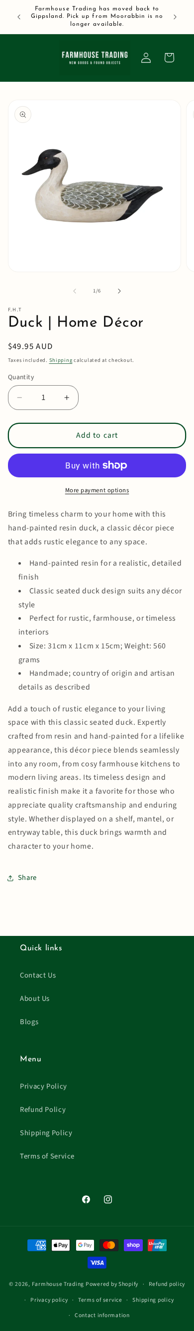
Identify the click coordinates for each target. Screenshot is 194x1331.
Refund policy (167, 1284)
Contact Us (38, 975)
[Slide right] (119, 291)
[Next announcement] (175, 17)
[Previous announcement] (19, 17)
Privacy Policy (43, 1086)
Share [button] (27, 877)
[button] (169, 57)
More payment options (97, 490)
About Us (35, 998)
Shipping (61, 360)
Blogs (29, 1022)
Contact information (102, 1315)
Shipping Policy (46, 1133)
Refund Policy (43, 1109)
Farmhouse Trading (58, 1284)
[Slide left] (75, 291)
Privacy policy (49, 1300)
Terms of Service (47, 1156)
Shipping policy (153, 1300)
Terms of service (100, 1300)
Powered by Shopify (112, 1284)
